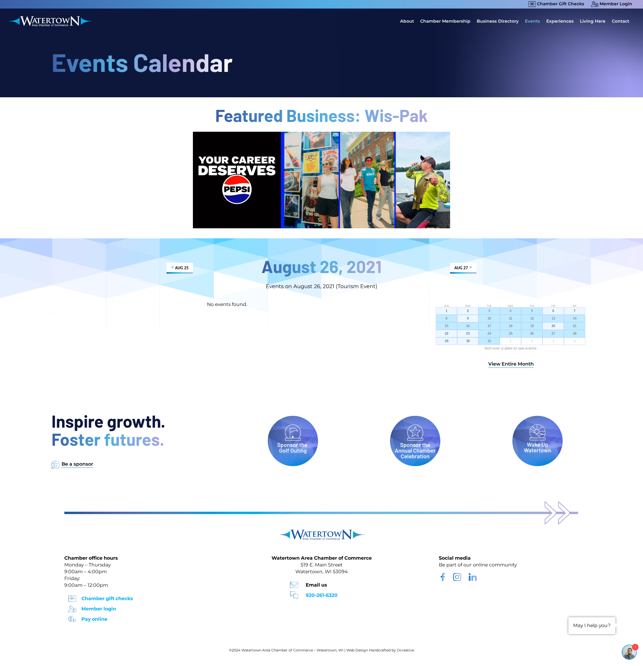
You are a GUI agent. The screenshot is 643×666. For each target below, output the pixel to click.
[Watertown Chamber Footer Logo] (321, 532)
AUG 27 (463, 268)
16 (468, 326)
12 (532, 318)
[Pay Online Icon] (72, 617)
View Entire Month (511, 364)
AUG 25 (180, 268)
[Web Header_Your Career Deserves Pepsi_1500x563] (321, 134)
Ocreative (405, 650)
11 (510, 318)
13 (553, 318)
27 (553, 333)
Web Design (357, 650)
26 (532, 333)
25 (510, 333)
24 (489, 333)
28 (574, 333)
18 (510, 326)
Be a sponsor (77, 464)
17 (489, 326)
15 (446, 326)
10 (489, 318)
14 (574, 318)
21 (574, 326)
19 (532, 326)
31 (489, 341)
